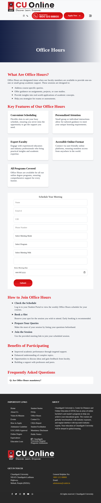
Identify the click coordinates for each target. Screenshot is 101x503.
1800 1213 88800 (60, 477)
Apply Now (72, 16)
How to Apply (16, 423)
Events (13, 419)
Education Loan (17, 441)
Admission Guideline (19, 427)
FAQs (33, 412)
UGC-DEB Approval (19, 430)
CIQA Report (36, 423)
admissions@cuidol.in (61, 483)
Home (13, 408)
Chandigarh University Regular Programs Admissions (39, 441)
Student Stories (36, 408)
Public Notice (36, 434)
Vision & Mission (17, 416)
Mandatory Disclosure (39, 430)
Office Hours (36, 416)
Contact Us (35, 419)
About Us (14, 412)
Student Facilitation (38, 427)
